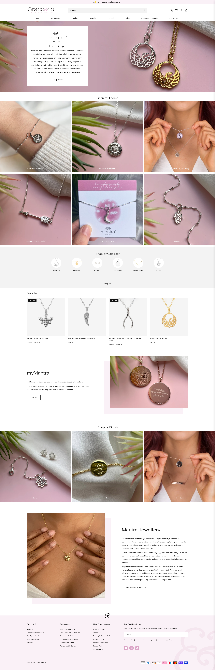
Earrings (97, 271)
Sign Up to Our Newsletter (36, 636)
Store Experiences (33, 639)
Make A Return (98, 639)
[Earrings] (97, 267)
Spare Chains (138, 271)
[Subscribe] (185, 634)
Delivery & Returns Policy (102, 636)
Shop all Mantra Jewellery (135, 587)
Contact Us (97, 633)
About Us (30, 629)
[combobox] (107, 10)
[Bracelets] (77, 267)
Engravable (118, 271)
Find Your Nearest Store (35, 633)
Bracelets (76, 271)
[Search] (144, 10)
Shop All (107, 284)
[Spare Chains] (138, 267)
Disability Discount (67, 643)
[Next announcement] (187, 2)
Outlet (158, 271)
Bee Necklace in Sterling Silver (37, 338)
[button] (37, 18)
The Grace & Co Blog (67, 629)
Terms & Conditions (100, 643)
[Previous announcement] (27, 2)
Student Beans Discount (69, 639)
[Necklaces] (56, 267)
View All (34, 397)
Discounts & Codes (67, 636)
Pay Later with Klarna (68, 646)
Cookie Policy (98, 649)
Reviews (30, 643)
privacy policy (167, 640)
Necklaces (56, 271)
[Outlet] (159, 267)
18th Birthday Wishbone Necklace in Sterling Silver (125, 339)
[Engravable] (118, 267)
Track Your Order (99, 629)
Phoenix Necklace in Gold (159, 338)
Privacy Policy (98, 646)
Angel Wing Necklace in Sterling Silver (81, 338)
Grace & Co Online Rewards (70, 633)
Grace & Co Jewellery (39, 663)
